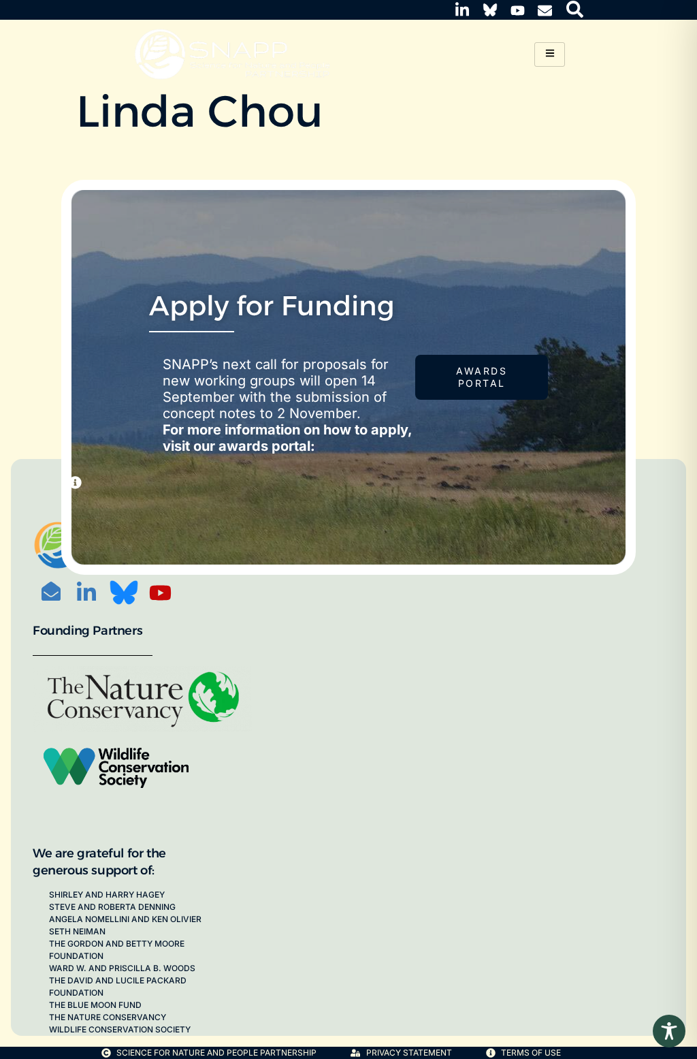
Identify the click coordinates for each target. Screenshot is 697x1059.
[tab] (75, 482)
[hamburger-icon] (549, 54)
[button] (574, 8)
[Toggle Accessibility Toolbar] (669, 1031)
